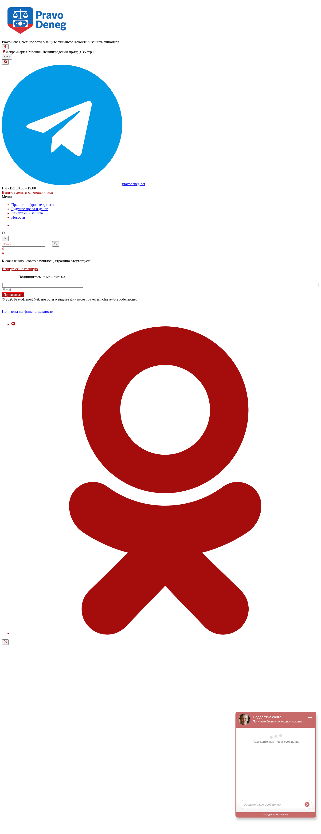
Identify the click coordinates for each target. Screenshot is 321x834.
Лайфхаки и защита (27, 213)
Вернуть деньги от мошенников (27, 192)
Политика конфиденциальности (27, 311)
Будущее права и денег (29, 209)
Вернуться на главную (20, 269)
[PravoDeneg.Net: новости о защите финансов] (37, 38)
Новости (18, 217)
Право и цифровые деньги (32, 205)
